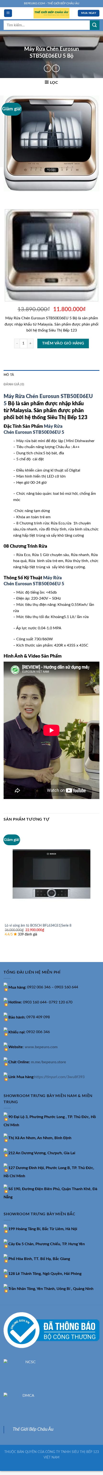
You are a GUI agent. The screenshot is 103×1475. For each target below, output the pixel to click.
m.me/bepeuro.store (48, 1062)
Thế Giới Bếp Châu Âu (33, 1429)
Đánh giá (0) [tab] (14, 384)
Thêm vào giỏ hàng (63, 343)
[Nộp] (94, 25)
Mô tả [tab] (9, 374)
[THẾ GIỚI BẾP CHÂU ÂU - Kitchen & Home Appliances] (51, 13)
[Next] (21, 196)
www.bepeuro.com (41, 1047)
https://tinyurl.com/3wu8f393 (59, 1077)
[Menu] (8, 13)
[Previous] (8, 196)
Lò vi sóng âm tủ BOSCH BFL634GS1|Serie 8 (38, 925)
